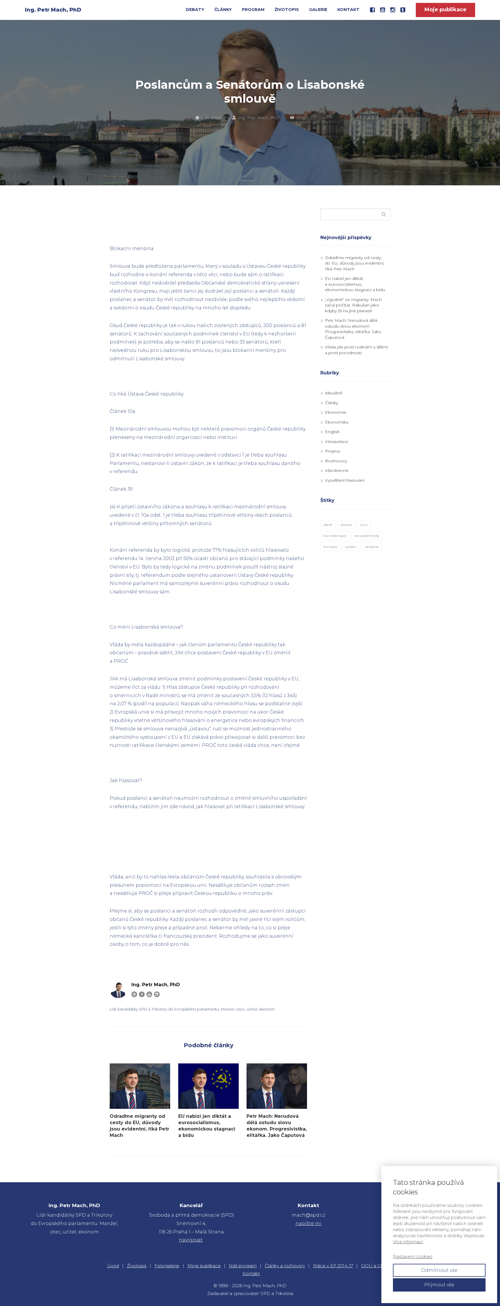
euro (364, 524)
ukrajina (371, 546)
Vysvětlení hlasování (344, 480)
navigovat (191, 1240)
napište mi (308, 1223)
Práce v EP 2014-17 (333, 1265)
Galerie (318, 9)
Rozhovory (336, 460)
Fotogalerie (167, 1265)
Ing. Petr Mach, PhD (53, 9)
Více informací (408, 1241)
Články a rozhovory (285, 1265)
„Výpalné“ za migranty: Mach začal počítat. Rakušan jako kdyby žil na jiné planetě (353, 305)
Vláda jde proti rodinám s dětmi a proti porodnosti (356, 349)
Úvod (113, 1265)
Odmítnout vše (439, 1270)
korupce (330, 546)
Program (253, 9)
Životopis (287, 9)
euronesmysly (334, 535)
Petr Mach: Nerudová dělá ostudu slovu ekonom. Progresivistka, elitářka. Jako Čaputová (277, 1125)
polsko (350, 546)
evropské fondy (366, 535)
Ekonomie (335, 412)
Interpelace (336, 441)
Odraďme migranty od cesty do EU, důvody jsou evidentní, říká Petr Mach (139, 1125)
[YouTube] (149, 994)
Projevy (332, 451)
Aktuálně (333, 393)
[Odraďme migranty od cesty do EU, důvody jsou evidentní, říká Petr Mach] (140, 1086)
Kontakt (348, 9)
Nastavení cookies (412, 1256)
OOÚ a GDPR (376, 1265)
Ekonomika (336, 422)
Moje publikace (204, 1265)
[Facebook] (142, 994)
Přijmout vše (439, 1284)
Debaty (195, 9)
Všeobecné (336, 470)
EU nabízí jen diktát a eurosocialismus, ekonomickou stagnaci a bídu (206, 1125)
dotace (346, 524)
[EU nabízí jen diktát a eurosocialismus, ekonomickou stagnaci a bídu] (208, 1086)
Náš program (243, 1265)
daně (327, 524)
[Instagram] (157, 994)
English (332, 431)
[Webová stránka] (134, 994)
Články (223, 9)
